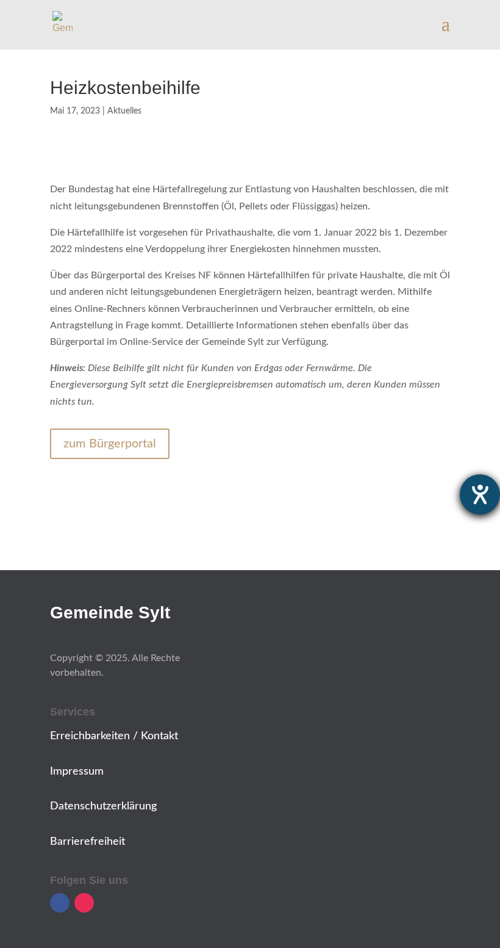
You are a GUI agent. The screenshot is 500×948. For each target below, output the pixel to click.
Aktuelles (124, 111)
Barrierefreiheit (87, 841)
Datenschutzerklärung (103, 806)
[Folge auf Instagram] (84, 903)
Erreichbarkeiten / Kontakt (114, 736)
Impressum (77, 771)
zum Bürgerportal (109, 444)
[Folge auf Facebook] (60, 903)
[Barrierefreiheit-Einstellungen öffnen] (480, 494)
